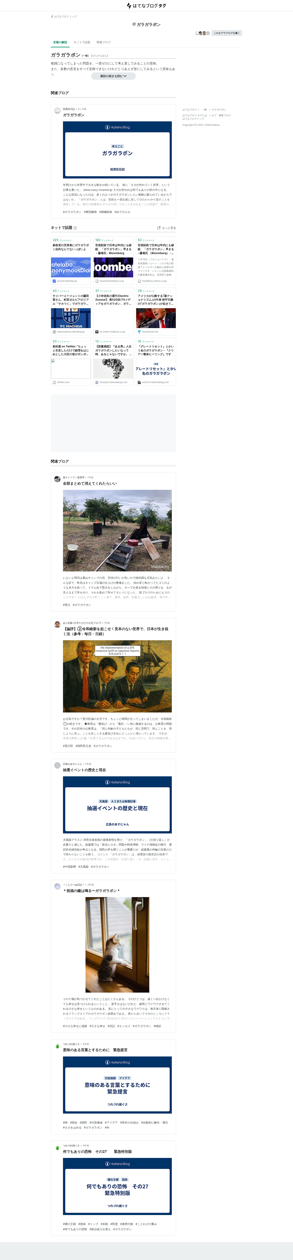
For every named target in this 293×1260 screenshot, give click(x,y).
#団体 (82, 1224)
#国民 (83, 1122)
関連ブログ (104, 42)
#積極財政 (105, 211)
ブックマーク (62, 240)
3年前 (91, 884)
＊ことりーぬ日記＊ (74, 884)
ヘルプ (212, 115)
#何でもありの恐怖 (75, 1229)
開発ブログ (225, 115)
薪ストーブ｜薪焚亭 (74, 477)
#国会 (73, 1122)
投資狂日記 (69, 108)
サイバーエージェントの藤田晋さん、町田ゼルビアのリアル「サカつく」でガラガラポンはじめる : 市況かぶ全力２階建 (71, 300)
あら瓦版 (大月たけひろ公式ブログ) (82, 622)
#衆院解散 (90, 211)
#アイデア (111, 1122)
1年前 (90, 477)
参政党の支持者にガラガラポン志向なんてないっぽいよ (71, 247)
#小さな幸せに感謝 (75, 1026)
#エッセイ (123, 1026)
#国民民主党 (83, 745)
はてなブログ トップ (65, 16)
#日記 (111, 1026)
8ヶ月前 (82, 108)
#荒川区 (68, 745)
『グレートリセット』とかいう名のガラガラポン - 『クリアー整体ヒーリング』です (156, 350)
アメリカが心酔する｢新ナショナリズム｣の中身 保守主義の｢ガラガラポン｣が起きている (156, 300)
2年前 (88, 763)
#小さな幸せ (97, 1026)
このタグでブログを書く (227, 32)
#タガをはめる (72, 1127)
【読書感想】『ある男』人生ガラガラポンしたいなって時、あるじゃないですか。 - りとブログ (113, 350)
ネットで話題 (82, 42)
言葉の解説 (60, 42)
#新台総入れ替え (100, 1229)
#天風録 (83, 866)
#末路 (104, 1224)
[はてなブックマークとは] (75, 227)
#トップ (93, 1224)
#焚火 (66, 604)
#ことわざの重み (146, 1224)
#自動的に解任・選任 (154, 1122)
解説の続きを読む (111, 76)
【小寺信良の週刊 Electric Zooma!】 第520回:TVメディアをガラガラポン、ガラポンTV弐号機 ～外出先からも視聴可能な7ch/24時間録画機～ (113, 300)
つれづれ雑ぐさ (71, 1044)
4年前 (86, 1044)
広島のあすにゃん (72, 763)
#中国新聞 (69, 866)
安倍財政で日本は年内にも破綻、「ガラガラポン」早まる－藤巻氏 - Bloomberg (113, 248)
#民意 (114, 1224)
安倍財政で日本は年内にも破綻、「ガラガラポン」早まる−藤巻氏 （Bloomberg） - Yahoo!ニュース (156, 249)
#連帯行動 (126, 1224)
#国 (65, 1122)
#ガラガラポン (72, 211)
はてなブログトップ (193, 118)
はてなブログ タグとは (194, 115)
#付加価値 (95, 1122)
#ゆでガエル (122, 211)
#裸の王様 (69, 1224)
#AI (107, 1127)
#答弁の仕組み (129, 1122)
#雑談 (157, 1026)
